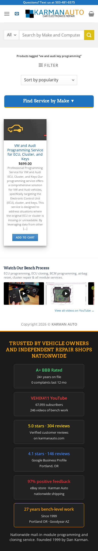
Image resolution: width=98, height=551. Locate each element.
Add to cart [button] (25, 237)
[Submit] (89, 35)
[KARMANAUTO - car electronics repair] (54, 14)
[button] (7, 14)
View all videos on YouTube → (74, 310)
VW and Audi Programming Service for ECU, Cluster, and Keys (25, 152)
